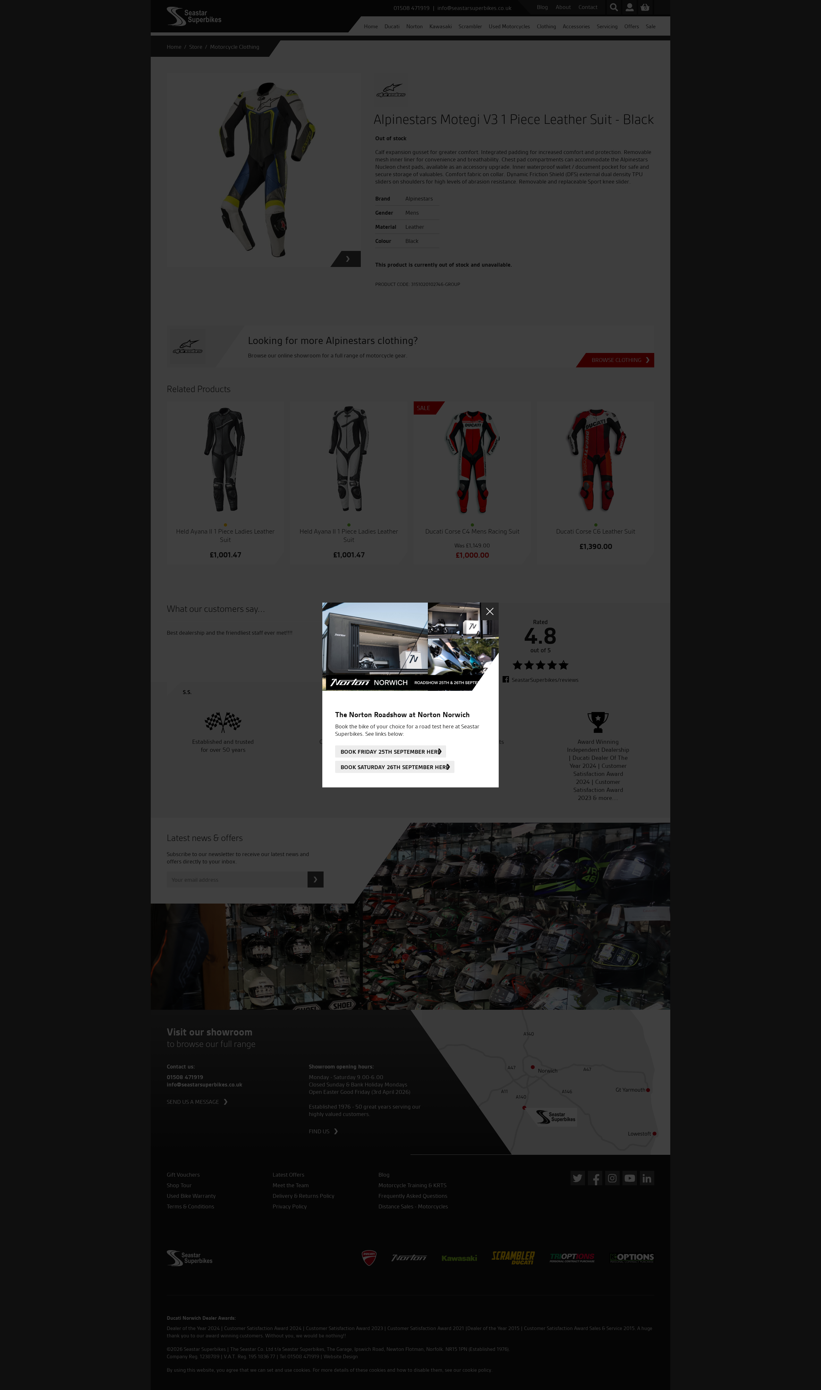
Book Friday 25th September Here (391, 751)
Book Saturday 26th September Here (395, 767)
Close (490, 611)
